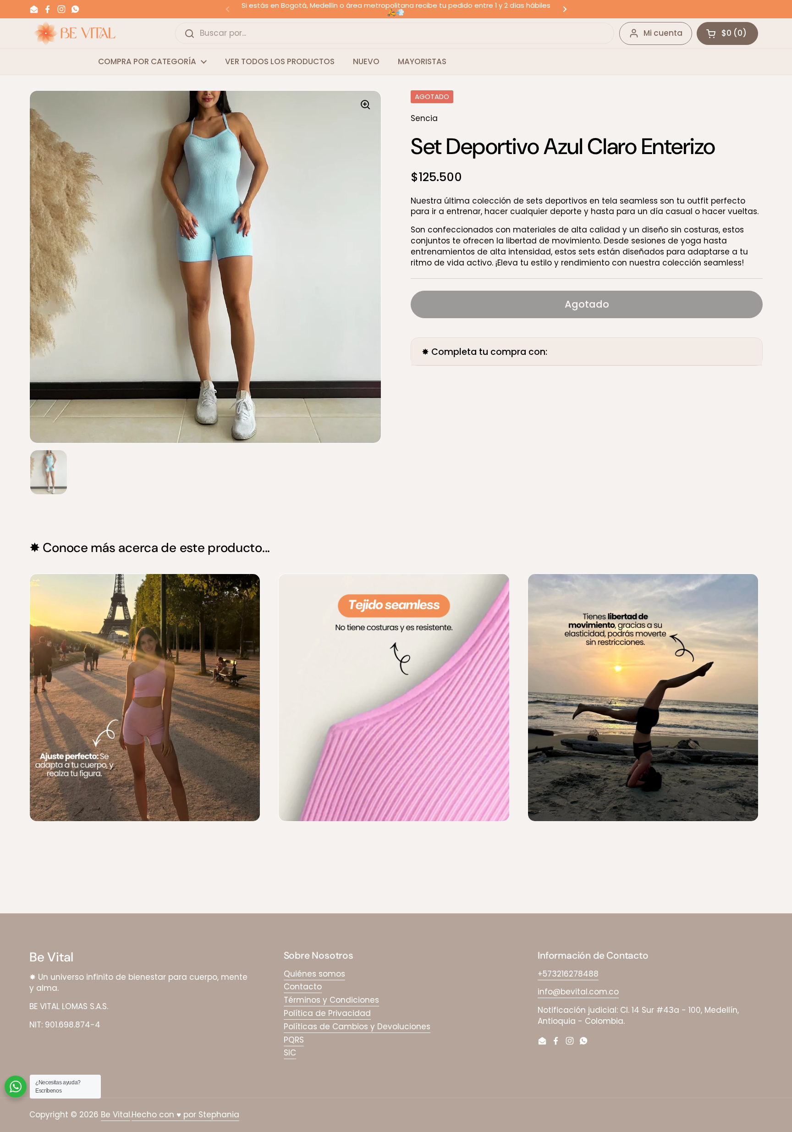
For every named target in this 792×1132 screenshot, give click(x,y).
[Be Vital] (74, 33)
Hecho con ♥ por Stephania (185, 1114)
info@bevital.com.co (578, 991)
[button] (727, 33)
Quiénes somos (314, 973)
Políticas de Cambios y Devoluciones (357, 1026)
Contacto (303, 986)
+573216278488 (568, 973)
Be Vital (115, 1114)
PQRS (294, 1039)
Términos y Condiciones (331, 999)
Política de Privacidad (327, 1013)
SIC (290, 1052)
